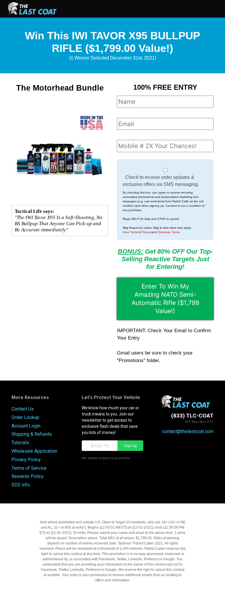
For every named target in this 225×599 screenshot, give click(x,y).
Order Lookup (25, 417)
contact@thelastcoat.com (188, 431)
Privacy (146, 232)
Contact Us (22, 409)
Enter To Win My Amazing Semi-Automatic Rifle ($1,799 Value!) (165, 299)
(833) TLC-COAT (192, 415)
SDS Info (20, 485)
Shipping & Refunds (31, 434)
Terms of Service (29, 468)
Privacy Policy (26, 459)
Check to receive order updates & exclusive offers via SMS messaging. (161, 181)
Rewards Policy (27, 476)
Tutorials (20, 442)
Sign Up (130, 445)
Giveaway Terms (169, 232)
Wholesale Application (34, 451)
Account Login (25, 426)
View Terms (130, 232)
